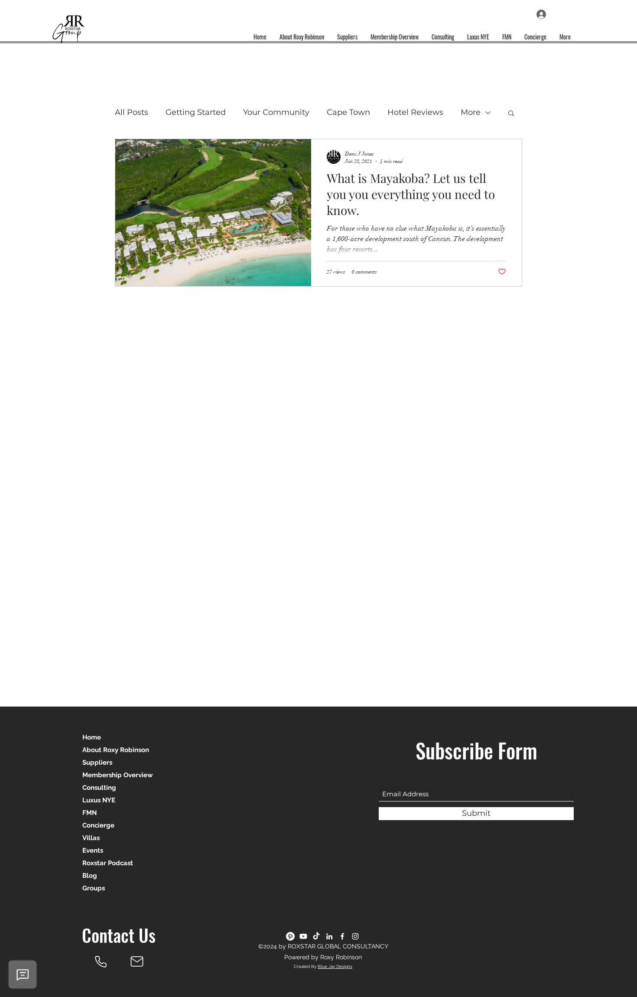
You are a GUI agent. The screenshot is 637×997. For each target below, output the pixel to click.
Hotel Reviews (415, 112)
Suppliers (97, 762)
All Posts (131, 112)
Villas (91, 838)
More (471, 112)
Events (92, 850)
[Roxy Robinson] (100, 961)
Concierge (98, 825)
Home (91, 737)
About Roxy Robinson (115, 750)
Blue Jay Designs (335, 966)
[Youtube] (303, 936)
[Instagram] (355, 936)
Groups (93, 888)
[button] (511, 113)
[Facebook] (342, 936)
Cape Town (348, 112)
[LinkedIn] (329, 936)
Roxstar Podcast (107, 863)
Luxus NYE (98, 800)
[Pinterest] (290, 936)
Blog (89, 876)
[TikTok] (316, 936)
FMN (89, 813)
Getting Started (196, 112)
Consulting (99, 788)
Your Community (276, 112)
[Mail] (137, 961)
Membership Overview (117, 775)
